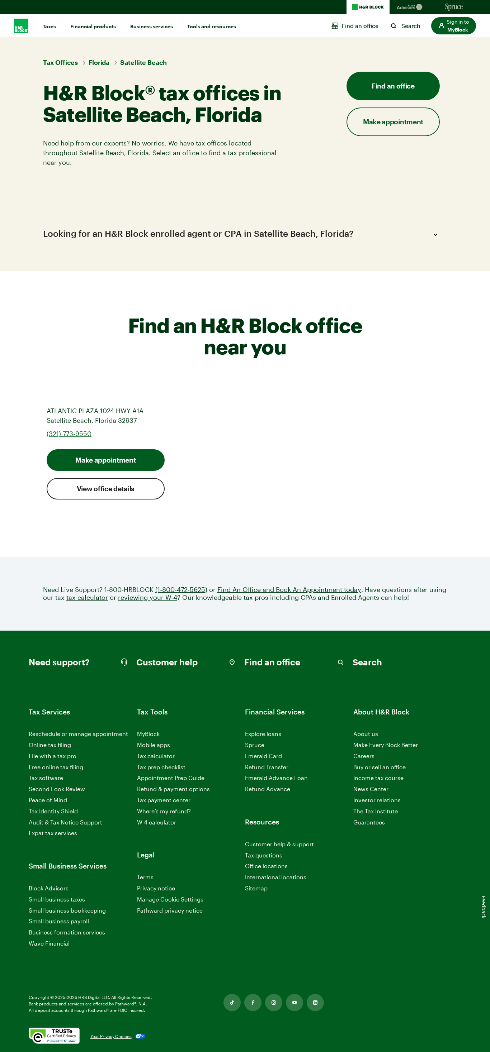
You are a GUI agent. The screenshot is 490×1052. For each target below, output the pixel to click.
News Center (370, 788)
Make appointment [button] (393, 122)
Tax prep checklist (161, 767)
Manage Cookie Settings (170, 899)
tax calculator (87, 597)
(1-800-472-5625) (181, 589)
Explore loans (263, 733)
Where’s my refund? (164, 811)
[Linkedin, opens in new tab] (315, 1002)
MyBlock (148, 733)
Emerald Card (263, 755)
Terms (145, 877)
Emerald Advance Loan (276, 777)
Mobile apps (153, 744)
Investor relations (377, 800)
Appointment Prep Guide (170, 777)
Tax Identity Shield (53, 811)
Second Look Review (57, 788)
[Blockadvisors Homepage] (411, 7)
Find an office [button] (393, 86)
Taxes (49, 26)
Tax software (46, 777)
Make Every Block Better (385, 744)
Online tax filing (50, 744)
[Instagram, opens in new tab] (273, 1002)
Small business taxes (57, 899)
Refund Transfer (266, 767)
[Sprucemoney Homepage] (454, 7)
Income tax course (378, 777)
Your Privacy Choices (111, 1036)
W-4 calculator (156, 822)
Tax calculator (156, 755)
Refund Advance (267, 788)
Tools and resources (211, 26)
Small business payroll (59, 921)
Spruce (254, 744)
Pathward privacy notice (170, 910)
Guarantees (369, 822)
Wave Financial (49, 943)
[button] (453, 25)
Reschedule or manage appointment (78, 733)
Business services (151, 26)
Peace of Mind (48, 800)
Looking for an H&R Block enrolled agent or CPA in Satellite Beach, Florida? (198, 233)
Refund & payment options (173, 788)
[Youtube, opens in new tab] (294, 1002)
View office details (106, 488)
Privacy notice (156, 888)
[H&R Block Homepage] (368, 7)
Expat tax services (53, 833)
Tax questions (263, 855)
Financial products (93, 26)
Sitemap (256, 888)
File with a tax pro (52, 755)
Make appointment (105, 460)
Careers (363, 756)
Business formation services (67, 932)
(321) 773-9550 (69, 433)
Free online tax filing (56, 767)
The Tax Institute (375, 811)
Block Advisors (49, 888)
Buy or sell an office (379, 767)
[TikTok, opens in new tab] (232, 1002)
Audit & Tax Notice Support (65, 822)
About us (365, 733)
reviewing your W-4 (147, 597)
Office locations (266, 866)
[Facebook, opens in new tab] (253, 1002)
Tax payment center (163, 800)
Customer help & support (279, 844)
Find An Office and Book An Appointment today (289, 589)
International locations (275, 877)
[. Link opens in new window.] (54, 1036)
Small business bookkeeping (67, 910)
